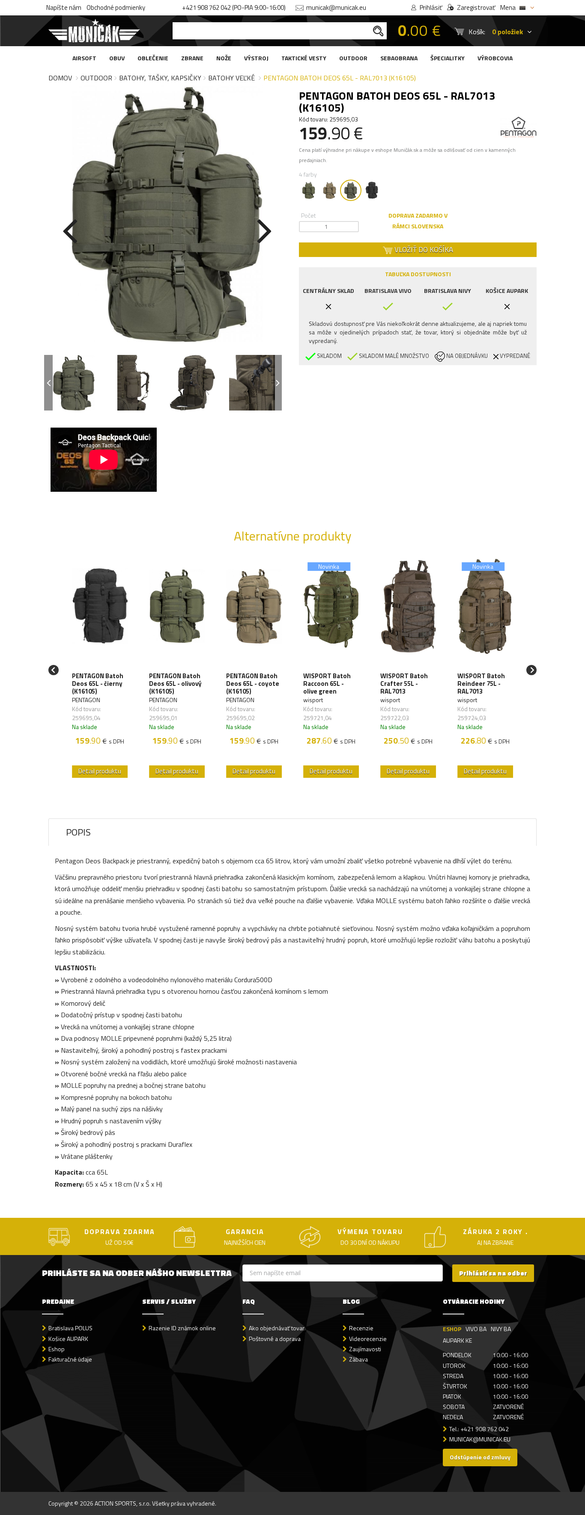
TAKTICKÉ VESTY (303, 57)
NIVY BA (501, 1328)
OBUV (117, 57)
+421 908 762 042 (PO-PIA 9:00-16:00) (234, 7)
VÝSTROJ (256, 57)
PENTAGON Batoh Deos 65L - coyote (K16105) (252, 683)
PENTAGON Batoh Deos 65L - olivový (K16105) (175, 683)
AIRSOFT (84, 57)
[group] (100, 670)
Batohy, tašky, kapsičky (160, 78)
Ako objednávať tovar (276, 1327)
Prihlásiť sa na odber (493, 1273)
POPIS (78, 832)
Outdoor (96, 78)
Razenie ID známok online (182, 1327)
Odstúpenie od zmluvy (480, 1457)
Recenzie (361, 1327)
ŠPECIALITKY (447, 57)
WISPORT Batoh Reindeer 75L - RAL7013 (481, 683)
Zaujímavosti (365, 1348)
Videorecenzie (368, 1338)
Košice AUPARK (68, 1338)
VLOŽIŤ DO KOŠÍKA (423, 249)
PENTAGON (86, 699)
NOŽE (223, 57)
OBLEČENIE (152, 57)
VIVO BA (476, 1328)
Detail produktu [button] (99, 771)
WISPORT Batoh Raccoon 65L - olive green (327, 683)
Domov (60, 78)
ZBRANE (192, 57)
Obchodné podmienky (116, 7)
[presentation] (69, 229)
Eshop (56, 1348)
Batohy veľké (231, 78)
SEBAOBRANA (399, 57)
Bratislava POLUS (70, 1327)
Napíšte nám (63, 7)
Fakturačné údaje (70, 1359)
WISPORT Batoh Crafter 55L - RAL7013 (404, 683)
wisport (313, 699)
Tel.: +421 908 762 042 (479, 1428)
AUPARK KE (457, 1340)
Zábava (358, 1359)
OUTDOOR (353, 57)
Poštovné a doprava (275, 1338)
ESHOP (452, 1328)
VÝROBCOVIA (495, 57)
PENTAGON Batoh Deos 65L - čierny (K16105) (97, 683)
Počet (308, 215)
